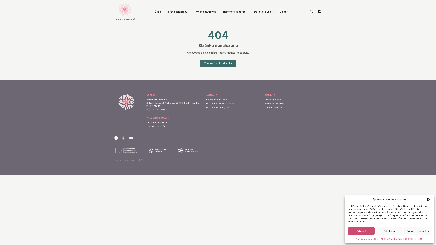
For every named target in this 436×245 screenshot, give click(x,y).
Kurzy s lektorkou (177, 11)
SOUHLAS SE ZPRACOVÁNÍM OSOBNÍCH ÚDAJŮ (397, 239)
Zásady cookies (364, 239)
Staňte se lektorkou (275, 103)
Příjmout (361, 231)
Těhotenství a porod (233, 11)
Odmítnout (390, 231)
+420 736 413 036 (215, 103)
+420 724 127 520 (215, 107)
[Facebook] (116, 138)
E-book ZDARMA (273, 107)
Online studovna (206, 11)
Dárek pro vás (262, 11)
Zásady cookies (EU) (156, 126)
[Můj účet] (311, 12)
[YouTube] (131, 138)
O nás (282, 11)
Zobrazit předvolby (418, 231)
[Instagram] (123, 138)
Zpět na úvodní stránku (218, 63)
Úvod (158, 11)
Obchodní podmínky (156, 122)
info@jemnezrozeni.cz (217, 99)
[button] (429, 199)
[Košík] (319, 12)
